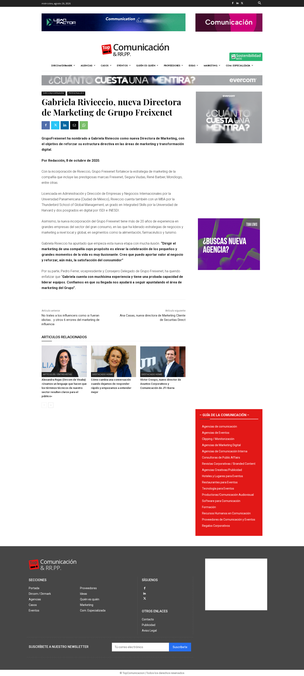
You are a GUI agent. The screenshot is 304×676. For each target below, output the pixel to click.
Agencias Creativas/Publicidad (222, 470)
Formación (209, 507)
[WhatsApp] (84, 125)
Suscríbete (180, 647)
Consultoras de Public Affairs (221, 457)
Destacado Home (102, 374)
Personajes (76, 93)
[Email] (74, 125)
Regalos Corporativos (216, 525)
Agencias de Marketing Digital (221, 445)
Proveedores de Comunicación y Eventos (228, 519)
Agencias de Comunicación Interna (224, 451)
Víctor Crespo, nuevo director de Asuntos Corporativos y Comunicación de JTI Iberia (160, 383)
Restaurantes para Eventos (220, 482)
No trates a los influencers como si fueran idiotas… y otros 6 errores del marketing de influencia (70, 320)
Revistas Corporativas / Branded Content (228, 463)
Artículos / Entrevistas (57, 374)
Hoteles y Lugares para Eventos (222, 476)
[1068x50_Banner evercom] (152, 89)
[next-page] (50, 405)
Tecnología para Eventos (218, 488)
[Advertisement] (229, 179)
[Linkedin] (237, 3)
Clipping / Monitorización (218, 439)
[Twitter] (242, 3)
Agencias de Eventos (215, 432)
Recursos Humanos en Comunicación (226, 513)
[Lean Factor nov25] (114, 34)
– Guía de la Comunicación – (224, 415)
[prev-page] (44, 405)
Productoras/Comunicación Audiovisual (228, 494)
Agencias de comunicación (219, 426)
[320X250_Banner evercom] (229, 146)
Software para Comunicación (221, 501)
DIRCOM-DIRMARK (53, 93)
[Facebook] (232, 3)
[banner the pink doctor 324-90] (228, 35)
